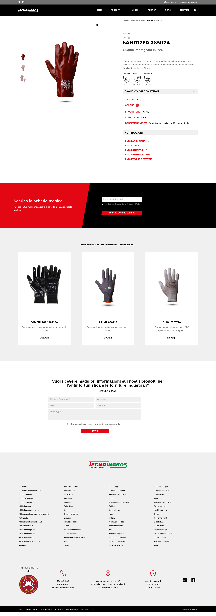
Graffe (66, 526)
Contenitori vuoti (160, 518)
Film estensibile (70, 522)
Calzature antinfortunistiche (30, 490)
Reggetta (67, 541)
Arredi (111, 530)
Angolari (67, 502)
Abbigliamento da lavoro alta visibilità (34, 514)
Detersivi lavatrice (116, 545)
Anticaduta (23, 518)
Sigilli (66, 545)
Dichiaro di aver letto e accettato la (97, 424)
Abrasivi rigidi (69, 490)
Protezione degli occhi (28, 530)
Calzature (23, 487)
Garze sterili (159, 526)
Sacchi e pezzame (161, 490)
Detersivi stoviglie (161, 487)
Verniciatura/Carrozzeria (118, 494)
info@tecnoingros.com (63, 588)
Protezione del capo (27, 534)
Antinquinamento (116, 526)
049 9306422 (63, 584)
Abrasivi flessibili (71, 487)
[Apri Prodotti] (122, 10)
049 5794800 (63, 581)
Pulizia (112, 518)
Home (125, 21)
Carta (111, 498)
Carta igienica (114, 510)
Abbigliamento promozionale (30, 522)
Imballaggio (68, 494)
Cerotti (156, 514)
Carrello (67, 510)
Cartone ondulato (71, 514)
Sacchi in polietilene (117, 490)
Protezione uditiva (26, 537)
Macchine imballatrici (72, 530)
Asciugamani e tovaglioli (119, 502)
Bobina (112, 506)
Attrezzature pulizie (116, 534)
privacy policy (114, 424)
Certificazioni (134, 133)
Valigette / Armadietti (162, 541)
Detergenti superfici (117, 541)
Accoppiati (68, 498)
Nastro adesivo (70, 534)
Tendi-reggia (114, 487)
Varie (111, 514)
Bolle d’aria (68, 506)
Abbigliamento (25, 506)
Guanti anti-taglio (26, 498)
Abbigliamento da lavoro (29, 510)
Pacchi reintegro (160, 530)
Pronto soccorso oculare (163, 534)
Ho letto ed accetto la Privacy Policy (123, 205)
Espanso (67, 518)
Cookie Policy (83, 609)
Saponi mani (159, 494)
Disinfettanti (159, 522)
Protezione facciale (26, 526)
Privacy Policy (94, 609)
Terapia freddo (160, 537)
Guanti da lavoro (137, 21)
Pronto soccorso (160, 506)
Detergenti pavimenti (117, 537)
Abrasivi (22, 545)
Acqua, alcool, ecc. (116, 522)
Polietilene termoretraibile (74, 537)
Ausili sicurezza (160, 510)
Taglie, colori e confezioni (142, 91)
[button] (195, 10)
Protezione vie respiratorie (29, 541)
